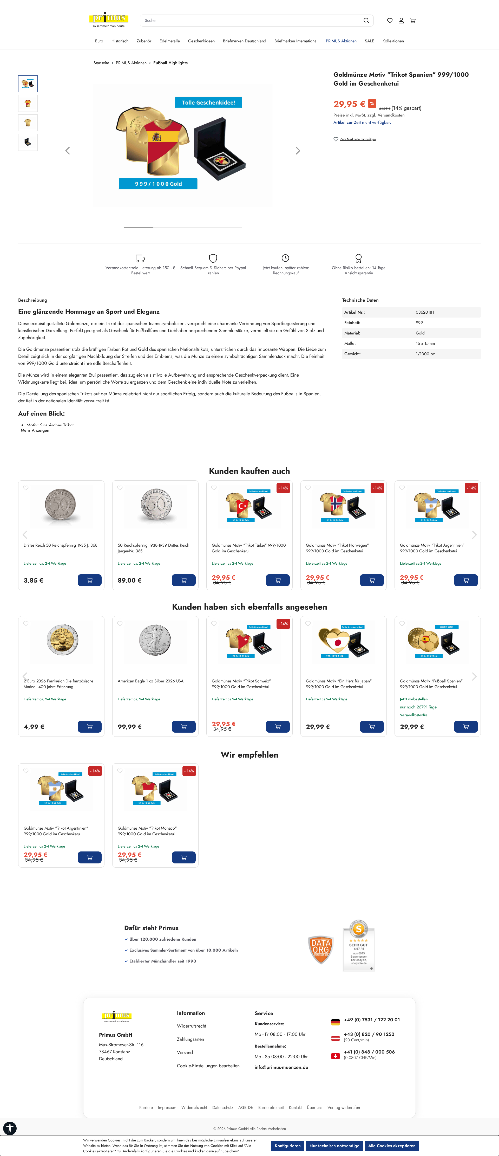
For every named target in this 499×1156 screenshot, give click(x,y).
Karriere (146, 1107)
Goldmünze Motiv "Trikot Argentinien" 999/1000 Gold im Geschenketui (432, 548)
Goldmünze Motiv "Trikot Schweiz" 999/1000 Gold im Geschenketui (241, 684)
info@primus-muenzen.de (281, 1067)
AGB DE (245, 1107)
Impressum (167, 1107)
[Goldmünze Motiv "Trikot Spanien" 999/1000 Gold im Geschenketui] (182, 145)
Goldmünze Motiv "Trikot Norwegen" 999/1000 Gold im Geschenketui (337, 548)
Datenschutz (222, 1107)
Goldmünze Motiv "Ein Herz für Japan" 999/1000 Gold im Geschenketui (339, 684)
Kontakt (295, 1107)
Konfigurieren (288, 1146)
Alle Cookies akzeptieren (392, 1146)
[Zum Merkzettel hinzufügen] (26, 488)
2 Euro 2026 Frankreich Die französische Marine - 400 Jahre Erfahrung (58, 684)
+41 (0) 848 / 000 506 (369, 1052)
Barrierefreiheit (271, 1107)
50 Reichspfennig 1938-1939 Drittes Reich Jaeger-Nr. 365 (153, 548)
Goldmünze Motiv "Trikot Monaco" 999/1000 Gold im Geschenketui (147, 831)
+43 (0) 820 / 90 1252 (369, 1034)
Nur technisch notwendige (334, 1146)
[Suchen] (367, 21)
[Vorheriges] (67, 152)
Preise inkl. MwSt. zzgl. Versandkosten (369, 115)
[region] (173, 152)
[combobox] (250, 21)
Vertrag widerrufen (343, 1107)
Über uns (314, 1107)
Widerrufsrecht (191, 1026)
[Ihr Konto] (401, 20)
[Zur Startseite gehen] (108, 20)
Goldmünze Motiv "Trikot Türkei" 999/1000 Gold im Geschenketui (249, 548)
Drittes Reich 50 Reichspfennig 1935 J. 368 (60, 545)
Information (191, 1013)
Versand (185, 1052)
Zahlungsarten (190, 1039)
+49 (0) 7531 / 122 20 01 (372, 1019)
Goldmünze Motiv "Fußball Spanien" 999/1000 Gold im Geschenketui (431, 684)
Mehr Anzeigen (35, 430)
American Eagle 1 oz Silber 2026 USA (151, 681)
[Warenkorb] (414, 20)
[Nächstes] (298, 152)
